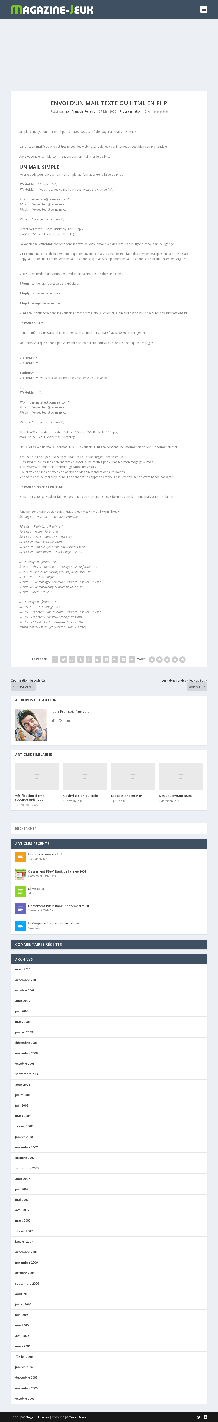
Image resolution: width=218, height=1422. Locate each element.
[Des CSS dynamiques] (181, 776)
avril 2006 (22, 1336)
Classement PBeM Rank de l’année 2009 (57, 871)
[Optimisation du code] (85, 776)
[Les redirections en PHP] (20, 857)
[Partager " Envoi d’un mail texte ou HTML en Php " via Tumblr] (80, 659)
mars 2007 (22, 1220)
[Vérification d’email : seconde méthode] (37, 776)
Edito (31, 893)
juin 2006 (21, 1315)
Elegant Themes (37, 1417)
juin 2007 (21, 1189)
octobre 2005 (24, 1398)
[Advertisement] (109, 50)
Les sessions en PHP (126, 796)
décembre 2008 (26, 1043)
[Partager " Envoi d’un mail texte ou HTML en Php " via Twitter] (63, 659)
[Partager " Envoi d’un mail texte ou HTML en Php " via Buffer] (106, 659)
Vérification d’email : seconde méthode (32, 798)
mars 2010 (22, 969)
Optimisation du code (80, 796)
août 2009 (22, 1001)
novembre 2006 (26, 1262)
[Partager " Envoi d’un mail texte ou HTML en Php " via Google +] (72, 659)
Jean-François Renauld (80, 111)
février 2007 (24, 1231)
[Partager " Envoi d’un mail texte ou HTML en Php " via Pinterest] (89, 659)
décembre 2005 (26, 1377)
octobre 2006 (24, 1273)
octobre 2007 (24, 1158)
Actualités (34, 927)
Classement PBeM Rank (42, 876)
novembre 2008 (26, 1053)
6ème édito (36, 889)
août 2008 (22, 1085)
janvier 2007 (24, 1241)
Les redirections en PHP (45, 854)
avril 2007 (22, 1210)
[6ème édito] (20, 891)
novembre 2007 (26, 1147)
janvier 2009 (24, 1032)
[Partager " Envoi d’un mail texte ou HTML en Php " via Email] (123, 659)
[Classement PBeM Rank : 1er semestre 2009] (20, 908)
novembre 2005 (26, 1388)
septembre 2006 (27, 1283)
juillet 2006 (23, 1304)
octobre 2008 (24, 1063)
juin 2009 (21, 1011)
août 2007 (22, 1179)
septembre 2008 (27, 1074)
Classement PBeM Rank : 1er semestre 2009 (60, 906)
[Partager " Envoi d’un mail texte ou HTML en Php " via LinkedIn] (97, 659)
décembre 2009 (26, 980)
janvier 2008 (24, 1137)
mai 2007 (22, 1200)
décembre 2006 (26, 1252)
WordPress (78, 1417)
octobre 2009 (24, 990)
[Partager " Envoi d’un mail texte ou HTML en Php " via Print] (132, 659)
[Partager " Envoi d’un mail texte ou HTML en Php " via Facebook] (55, 659)
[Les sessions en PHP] (133, 776)
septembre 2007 (27, 1168)
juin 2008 (21, 1105)
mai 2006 (22, 1325)
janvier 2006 (24, 1367)
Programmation (131, 111)
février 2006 (24, 1357)
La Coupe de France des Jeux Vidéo (53, 923)
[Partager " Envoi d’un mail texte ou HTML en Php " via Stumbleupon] (114, 659)
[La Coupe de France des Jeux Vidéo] (20, 926)
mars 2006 (22, 1346)
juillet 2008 (23, 1095)
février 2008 (24, 1126)
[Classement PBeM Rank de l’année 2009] (20, 874)
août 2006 (22, 1294)
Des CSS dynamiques (175, 796)
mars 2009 (22, 1022)
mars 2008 (22, 1116)
